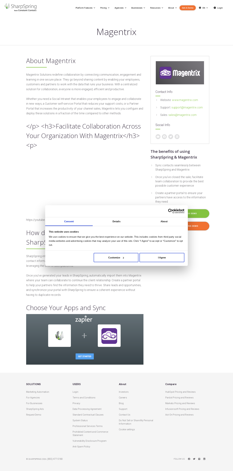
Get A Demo (187, 8)
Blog (121, 403)
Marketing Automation (37, 392)
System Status (80, 420)
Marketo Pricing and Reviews (180, 403)
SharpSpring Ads (35, 409)
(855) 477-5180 (55, 459)
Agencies (119, 8)
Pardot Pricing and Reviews (179, 397)
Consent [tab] (69, 221)
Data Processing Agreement (87, 409)
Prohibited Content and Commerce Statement (90, 433)
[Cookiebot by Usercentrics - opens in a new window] (170, 211)
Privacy (76, 403)
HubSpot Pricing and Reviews (180, 392)
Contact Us (124, 414)
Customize (114, 257)
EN (203, 8)
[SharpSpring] (29, 7)
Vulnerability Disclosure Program (90, 441)
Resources (155, 8)
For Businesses (34, 403)
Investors (124, 392)
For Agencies (33, 397)
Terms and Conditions (84, 397)
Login (220, 8)
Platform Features (84, 8)
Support (123, 409)
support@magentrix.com (187, 107)
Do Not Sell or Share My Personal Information (136, 422)
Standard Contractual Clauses (88, 414)
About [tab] (164, 221)
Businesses (136, 8)
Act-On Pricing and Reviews (179, 414)
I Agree (162, 257)
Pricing (103, 8)
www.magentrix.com (185, 100)
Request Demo (33, 414)
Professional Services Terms (88, 426)
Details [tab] (116, 221)
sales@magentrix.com (182, 115)
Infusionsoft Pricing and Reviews (182, 409)
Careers (123, 397)
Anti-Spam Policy (81, 446)
